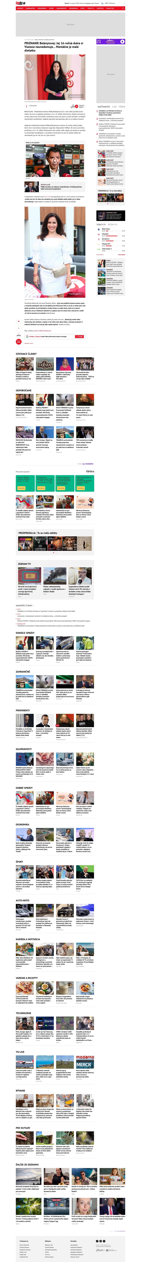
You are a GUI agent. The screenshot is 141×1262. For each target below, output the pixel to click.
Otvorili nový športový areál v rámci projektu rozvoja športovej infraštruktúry (27, 590)
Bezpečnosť (79, 1042)
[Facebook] (97, 1241)
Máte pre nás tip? (74, 1257)
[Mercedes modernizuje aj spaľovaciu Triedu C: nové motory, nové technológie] (85, 910)
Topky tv (90, 8)
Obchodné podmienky (51, 1250)
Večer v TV (112, 224)
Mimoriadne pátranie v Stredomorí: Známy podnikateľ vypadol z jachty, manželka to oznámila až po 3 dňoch (64, 847)
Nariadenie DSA (24, 1257)
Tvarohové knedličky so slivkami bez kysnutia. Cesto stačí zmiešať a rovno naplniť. (44, 999)
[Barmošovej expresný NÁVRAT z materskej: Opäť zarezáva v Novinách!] (65, 364)
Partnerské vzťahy (111, 212)
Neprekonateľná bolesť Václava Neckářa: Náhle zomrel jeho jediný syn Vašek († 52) (84, 732)
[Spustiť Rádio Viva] (110, 40)
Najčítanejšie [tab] (104, 107)
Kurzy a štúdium (80, 966)
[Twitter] (104, 1241)
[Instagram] (100, 1241)
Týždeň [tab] (121, 107)
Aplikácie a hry (19, 1042)
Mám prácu (58, 966)
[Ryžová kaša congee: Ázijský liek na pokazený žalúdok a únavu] (85, 988)
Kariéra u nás (23, 1252)
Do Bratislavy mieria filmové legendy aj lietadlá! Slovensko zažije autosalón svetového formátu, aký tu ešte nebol (45, 514)
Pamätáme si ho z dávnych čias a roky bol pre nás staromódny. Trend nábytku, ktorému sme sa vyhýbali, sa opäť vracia (24, 1113)
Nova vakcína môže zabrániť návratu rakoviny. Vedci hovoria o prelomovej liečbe (85, 1073)
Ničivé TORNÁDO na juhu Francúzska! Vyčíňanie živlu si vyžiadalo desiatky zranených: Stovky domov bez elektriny (44, 694)
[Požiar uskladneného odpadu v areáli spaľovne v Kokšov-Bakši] (54, 576)
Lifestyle (100, 8)
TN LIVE (20, 1051)
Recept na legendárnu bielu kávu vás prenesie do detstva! (64, 998)
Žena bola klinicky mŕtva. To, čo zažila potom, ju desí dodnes (64, 770)
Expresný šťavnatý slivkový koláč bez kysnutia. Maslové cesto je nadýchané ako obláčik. (24, 999)
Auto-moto (22, 900)
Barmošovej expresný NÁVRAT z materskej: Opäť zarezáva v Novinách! (63, 375)
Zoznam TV (24, 563)
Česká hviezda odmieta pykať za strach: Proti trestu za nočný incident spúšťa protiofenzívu (64, 883)
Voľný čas (110, 8)
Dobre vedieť (19, 519)
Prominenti (42, 8)
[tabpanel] (110, 128)
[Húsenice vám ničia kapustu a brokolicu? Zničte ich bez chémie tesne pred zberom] (65, 1138)
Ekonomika (73, 8)
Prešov (77, 662)
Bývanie (20, 1090)
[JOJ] (98, 234)
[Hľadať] (123, 8)
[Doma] (98, 244)
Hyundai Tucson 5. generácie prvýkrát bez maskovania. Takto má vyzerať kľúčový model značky (64, 923)
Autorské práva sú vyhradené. (103, 1246)
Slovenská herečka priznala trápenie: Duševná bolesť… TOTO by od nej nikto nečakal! (85, 375)
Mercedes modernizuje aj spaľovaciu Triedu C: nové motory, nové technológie (85, 921)
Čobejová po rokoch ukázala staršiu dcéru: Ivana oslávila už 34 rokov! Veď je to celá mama (63, 733)
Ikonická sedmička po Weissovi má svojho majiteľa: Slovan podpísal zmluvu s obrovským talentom (24, 884)
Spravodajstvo (74, 1245)
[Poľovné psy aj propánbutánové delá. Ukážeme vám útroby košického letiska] (65, 1062)
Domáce (20, 8)
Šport (51, 8)
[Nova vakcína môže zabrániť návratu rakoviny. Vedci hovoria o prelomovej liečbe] (85, 1062)
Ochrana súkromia (24, 1247)
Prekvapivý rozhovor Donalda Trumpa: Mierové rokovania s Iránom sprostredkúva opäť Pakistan (85, 694)
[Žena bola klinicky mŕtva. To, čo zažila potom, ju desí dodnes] (65, 759)
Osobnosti (38, 737)
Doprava (38, 929)
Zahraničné (30, 8)
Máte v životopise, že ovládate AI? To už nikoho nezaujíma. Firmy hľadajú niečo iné (85, 961)
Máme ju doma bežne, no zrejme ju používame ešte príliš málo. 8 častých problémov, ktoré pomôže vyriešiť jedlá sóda (65, 1113)
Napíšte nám (23, 1254)
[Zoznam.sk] (101, 1251)
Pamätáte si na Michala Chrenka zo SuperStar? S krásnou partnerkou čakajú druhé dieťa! (46, 611)
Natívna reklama (49, 1257)
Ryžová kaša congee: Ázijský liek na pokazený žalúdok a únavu (84, 998)
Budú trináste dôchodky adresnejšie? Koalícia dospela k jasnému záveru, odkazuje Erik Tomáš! (24, 847)
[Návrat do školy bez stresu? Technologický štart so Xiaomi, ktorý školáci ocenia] (65, 798)
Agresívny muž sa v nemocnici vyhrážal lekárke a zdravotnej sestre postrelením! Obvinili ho (63, 655)
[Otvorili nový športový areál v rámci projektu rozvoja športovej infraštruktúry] (29, 576)
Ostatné (38, 889)
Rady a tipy (79, 1003)
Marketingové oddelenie (76, 1254)
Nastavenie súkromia (25, 1250)
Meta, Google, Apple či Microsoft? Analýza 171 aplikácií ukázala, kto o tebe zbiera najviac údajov (24, 1036)
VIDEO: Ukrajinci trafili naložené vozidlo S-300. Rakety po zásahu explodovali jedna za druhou (64, 1036)
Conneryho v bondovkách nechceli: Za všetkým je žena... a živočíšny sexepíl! (42, 616)
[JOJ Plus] (98, 249)
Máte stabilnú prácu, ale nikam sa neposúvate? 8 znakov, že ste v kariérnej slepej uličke (64, 961)
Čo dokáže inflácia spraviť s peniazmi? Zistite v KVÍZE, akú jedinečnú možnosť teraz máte (24, 513)
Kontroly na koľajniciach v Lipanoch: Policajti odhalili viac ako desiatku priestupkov (44, 654)
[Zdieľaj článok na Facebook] (18, 328)
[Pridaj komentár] (18, 321)
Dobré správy (24, 787)
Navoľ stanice (99, 254)
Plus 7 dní (47, 197)
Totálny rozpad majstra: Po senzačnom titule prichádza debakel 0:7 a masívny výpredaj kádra (44, 883)
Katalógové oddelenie (76, 1252)
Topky (36, 39)
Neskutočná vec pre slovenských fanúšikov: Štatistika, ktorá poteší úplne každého (64, 513)
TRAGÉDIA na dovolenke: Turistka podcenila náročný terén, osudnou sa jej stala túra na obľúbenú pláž (50, 626)
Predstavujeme (59, 929)
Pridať (80, 337)
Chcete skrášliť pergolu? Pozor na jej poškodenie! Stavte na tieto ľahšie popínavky (44, 1150)
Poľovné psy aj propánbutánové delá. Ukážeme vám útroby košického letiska (63, 1073)
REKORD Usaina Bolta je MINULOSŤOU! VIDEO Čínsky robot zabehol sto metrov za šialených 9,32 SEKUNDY (24, 772)
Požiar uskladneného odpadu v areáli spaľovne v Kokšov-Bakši (54, 589)
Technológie (23, 1013)
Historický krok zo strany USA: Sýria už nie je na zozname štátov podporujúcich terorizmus (65, 693)
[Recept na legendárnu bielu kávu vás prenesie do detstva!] (65, 988)
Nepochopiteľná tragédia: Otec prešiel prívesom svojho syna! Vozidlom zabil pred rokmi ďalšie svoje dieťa (114, 291)
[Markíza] (98, 229)
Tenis (57, 889)
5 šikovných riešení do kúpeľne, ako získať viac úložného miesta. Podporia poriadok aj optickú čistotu (84, 1113)
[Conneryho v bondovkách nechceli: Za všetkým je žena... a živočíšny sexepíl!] (45, 720)
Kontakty (73, 1241)
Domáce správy (25, 632)
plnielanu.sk (79, 815)
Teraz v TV (101, 224)
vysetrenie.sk (39, 776)
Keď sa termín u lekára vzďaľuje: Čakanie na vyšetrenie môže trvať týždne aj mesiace (84, 809)
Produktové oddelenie (76, 1247)
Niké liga (18, 891)
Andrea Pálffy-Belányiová (42, 331)
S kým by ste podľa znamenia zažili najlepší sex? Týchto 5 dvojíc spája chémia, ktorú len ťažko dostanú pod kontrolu (114, 216)
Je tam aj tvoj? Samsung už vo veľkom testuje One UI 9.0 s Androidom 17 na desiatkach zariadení (44, 1035)
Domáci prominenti (49, 39)
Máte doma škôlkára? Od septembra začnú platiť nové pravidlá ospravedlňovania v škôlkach (24, 962)
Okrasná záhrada (40, 1155)
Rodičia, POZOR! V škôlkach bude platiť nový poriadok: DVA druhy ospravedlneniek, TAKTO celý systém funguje (53, 621)
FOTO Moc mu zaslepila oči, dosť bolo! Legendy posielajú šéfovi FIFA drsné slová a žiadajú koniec (84, 884)
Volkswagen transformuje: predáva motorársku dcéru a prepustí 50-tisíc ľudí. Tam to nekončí (23, 923)
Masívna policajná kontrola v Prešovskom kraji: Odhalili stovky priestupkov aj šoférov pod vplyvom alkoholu (84, 655)
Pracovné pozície (23, 471)
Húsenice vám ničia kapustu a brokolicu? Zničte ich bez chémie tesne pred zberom (63, 1150)
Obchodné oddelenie (76, 1250)
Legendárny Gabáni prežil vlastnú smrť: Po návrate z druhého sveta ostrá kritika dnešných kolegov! (80, 590)
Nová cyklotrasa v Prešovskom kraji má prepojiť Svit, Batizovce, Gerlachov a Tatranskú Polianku (44, 923)
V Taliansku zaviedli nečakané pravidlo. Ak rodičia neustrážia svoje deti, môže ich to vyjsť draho (44, 1074)
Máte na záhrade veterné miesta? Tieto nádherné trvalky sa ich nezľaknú (84, 1149)
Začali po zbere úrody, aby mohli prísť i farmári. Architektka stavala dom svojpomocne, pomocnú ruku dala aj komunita (45, 1113)
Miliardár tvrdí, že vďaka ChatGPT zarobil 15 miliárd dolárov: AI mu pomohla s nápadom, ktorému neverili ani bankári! (84, 847)
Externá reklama (49, 1247)
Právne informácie (24, 1245)
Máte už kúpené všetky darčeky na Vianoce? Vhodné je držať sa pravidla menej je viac (23, 375)
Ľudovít (88, 3)
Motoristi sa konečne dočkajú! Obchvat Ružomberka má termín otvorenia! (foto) (44, 846)
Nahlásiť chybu (28, 343)
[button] (76, 106)
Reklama (48, 1241)
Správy (19, 596)
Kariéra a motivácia (28, 939)
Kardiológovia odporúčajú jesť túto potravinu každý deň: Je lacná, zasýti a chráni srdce (45, 771)
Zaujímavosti (61, 8)
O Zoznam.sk (24, 1241)
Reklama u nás (49, 1245)
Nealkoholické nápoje (61, 1003)
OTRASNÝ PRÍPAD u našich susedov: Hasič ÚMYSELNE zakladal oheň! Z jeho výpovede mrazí (114, 282)
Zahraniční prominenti (81, 737)
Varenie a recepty (27, 978)
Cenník (47, 1252)
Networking (39, 968)
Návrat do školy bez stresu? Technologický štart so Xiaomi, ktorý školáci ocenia (83, 513)
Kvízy (83, 8)
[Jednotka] (98, 239)
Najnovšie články (24, 605)
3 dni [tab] (114, 107)
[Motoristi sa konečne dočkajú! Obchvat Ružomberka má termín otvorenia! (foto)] (45, 834)
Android (38, 1040)
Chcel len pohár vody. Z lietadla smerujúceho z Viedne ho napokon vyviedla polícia (24, 1073)
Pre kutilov (23, 1127)
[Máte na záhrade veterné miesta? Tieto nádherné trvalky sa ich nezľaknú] (85, 1138)
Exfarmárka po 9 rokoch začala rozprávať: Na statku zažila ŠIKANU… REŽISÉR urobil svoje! (44, 375)
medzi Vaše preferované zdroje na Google (47, 336)
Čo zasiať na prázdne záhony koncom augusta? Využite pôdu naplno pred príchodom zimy (25, 1150)
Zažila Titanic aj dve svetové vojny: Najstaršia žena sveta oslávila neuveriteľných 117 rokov (85, 771)
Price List (47, 1254)
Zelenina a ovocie (20, 1155)
